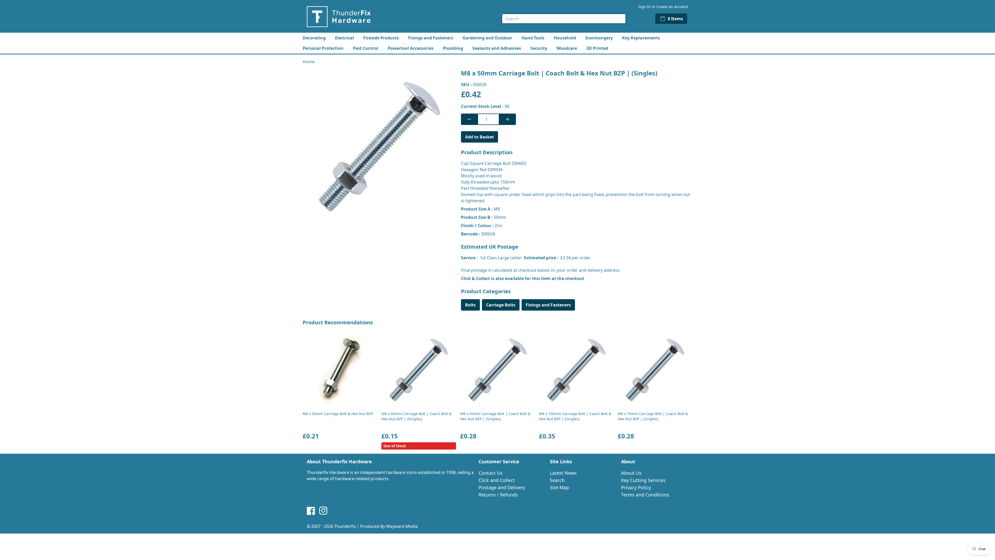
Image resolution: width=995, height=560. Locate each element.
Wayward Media (402, 526)
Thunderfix (345, 526)
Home (309, 62)
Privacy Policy (636, 487)
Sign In (644, 6)
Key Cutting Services (643, 480)
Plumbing (453, 48)
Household (565, 38)
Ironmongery (599, 38)
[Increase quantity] (507, 119)
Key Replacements (641, 38)
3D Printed (597, 48)
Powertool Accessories (410, 48)
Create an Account (672, 6)
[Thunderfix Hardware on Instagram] (323, 511)
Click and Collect (497, 480)
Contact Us (491, 473)
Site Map (559, 487)
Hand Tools (533, 38)
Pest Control (365, 48)
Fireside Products (381, 38)
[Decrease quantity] (469, 119)
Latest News (563, 473)
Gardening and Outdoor (487, 38)
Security (538, 48)
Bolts (470, 305)
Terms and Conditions (645, 495)
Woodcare (567, 48)
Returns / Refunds (498, 495)
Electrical (344, 38)
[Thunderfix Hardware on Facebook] (311, 511)
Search (557, 480)
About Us (631, 473)
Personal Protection (323, 48)
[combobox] (564, 18)
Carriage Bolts (500, 305)
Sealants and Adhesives (496, 48)
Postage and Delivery (502, 487)
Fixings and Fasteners (430, 38)
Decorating (314, 38)
